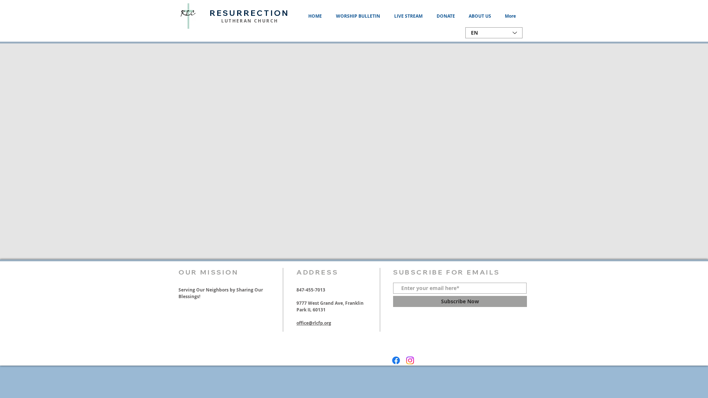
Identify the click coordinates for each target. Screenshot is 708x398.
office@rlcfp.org (313, 323)
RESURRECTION (249, 13)
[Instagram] (410, 360)
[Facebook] (396, 360)
